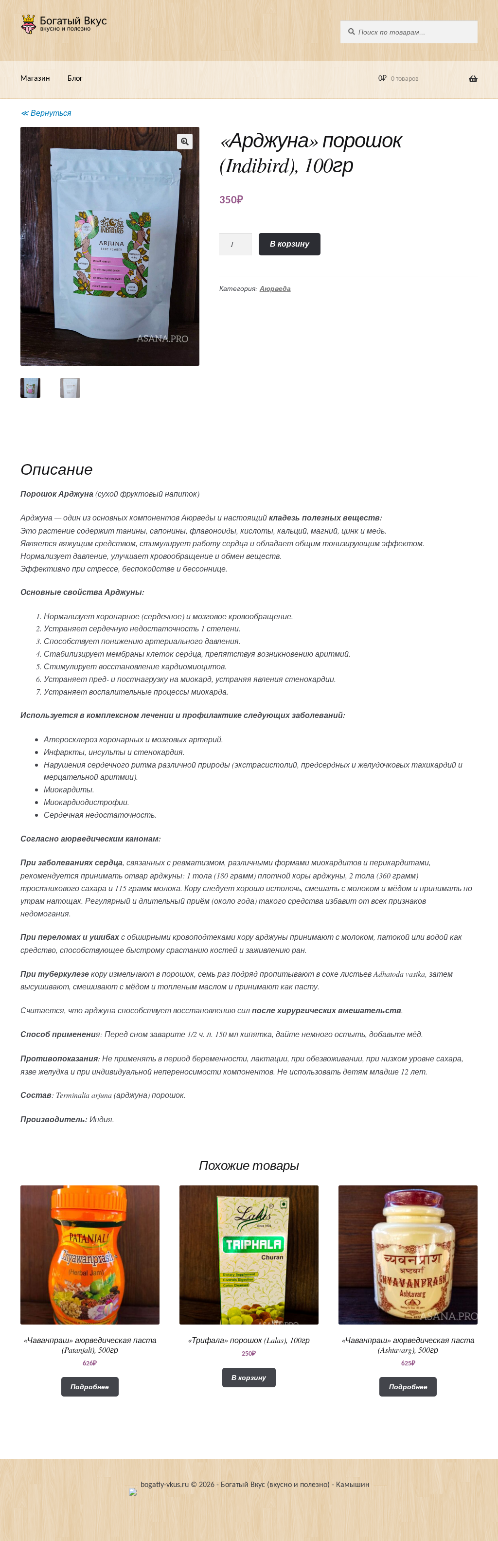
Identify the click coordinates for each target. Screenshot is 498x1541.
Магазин (35, 79)
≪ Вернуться (45, 113)
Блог (75, 79)
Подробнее (90, 1387)
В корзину (289, 243)
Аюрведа (275, 288)
